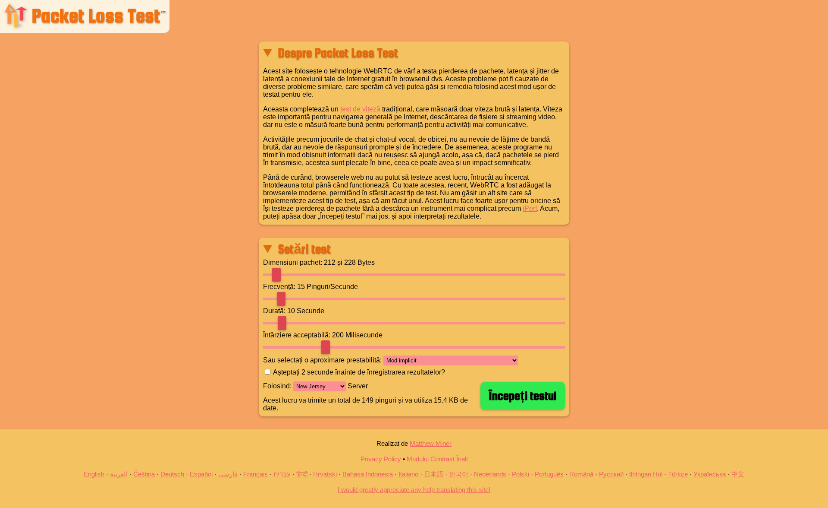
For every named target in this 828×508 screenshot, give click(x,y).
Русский (611, 474)
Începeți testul (522, 396)
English (94, 474)
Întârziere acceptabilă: (296, 335)
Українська (709, 474)
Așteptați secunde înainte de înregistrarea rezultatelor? (359, 372)
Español (201, 474)
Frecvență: (279, 286)
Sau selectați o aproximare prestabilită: (322, 360)
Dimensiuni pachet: (292, 262)
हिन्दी (301, 474)
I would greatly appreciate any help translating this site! (414, 489)
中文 (737, 474)
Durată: (274, 310)
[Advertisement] (129, 164)
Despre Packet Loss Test (338, 53)
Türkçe (678, 474)
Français (255, 474)
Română (581, 474)
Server (357, 386)
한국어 (458, 474)
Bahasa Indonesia (367, 474)
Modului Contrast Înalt (437, 459)
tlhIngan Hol (645, 474)
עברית (282, 474)
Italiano (408, 474)
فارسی (228, 474)
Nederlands (490, 474)
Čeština (144, 474)
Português (549, 474)
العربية (119, 474)
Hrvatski (325, 474)
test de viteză (360, 109)
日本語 (433, 474)
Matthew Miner (431, 443)
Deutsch (172, 474)
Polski (520, 474)
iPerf (530, 208)
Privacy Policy (381, 459)
